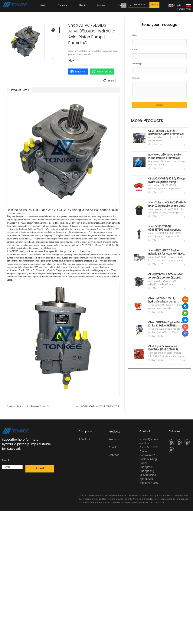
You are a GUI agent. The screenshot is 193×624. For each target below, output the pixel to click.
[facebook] (171, 442)
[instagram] (187, 442)
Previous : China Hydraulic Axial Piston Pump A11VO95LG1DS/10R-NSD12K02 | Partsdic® (29, 406)
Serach (154, 4)
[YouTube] (179, 442)
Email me (80, 71)
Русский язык (183, 9)
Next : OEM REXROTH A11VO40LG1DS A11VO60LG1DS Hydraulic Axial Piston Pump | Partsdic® (97, 406)
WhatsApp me (104, 71)
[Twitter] (171, 449)
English (178, 5)
